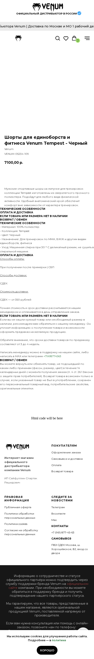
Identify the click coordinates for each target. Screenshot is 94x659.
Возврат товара (62, 471)
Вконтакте (58, 513)
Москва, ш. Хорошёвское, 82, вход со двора (69, 549)
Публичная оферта (17, 507)
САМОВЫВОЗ (61, 538)
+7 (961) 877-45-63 (62, 532)
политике (59, 640)
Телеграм (58, 507)
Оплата (56, 465)
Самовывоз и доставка (67, 458)
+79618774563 (52, 356)
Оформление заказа (66, 452)
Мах (54, 520)
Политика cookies (15, 523)
